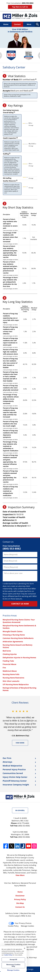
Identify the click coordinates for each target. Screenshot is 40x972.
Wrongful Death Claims (12, 631)
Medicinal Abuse (10, 671)
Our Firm (7, 758)
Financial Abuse (9, 664)
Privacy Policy (20, 899)
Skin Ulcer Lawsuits (11, 681)
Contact (17, 24)
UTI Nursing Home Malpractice (16, 684)
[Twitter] (11, 846)
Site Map (20, 903)
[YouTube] (28, 846)
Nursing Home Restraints (13, 678)
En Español (20, 810)
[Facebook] (5, 846)
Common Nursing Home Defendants (18, 638)
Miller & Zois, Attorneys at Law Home (20, 16)
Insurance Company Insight (16, 784)
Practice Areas (10, 615)
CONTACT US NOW (20, 603)
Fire (4, 667)
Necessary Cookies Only (13, 965)
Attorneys (7, 762)
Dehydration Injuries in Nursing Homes (19, 657)
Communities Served (13, 773)
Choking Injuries (10, 654)
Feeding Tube (8, 661)
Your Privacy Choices (23, 923)
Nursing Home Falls (11, 674)
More (29, 24)
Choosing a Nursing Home (14, 635)
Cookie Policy (13, 926)
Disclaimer (20, 895)
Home (5, 24)
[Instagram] (34, 846)
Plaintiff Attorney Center (15, 781)
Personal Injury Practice (14, 769)
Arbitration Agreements (13, 641)
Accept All (13, 959)
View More (20, 743)
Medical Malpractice (12, 765)
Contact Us (8, 541)
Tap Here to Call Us (20, 7)
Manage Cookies (27, 926)
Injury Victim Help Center (15, 777)
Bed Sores (7, 651)
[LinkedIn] (17, 846)
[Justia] (22, 846)
